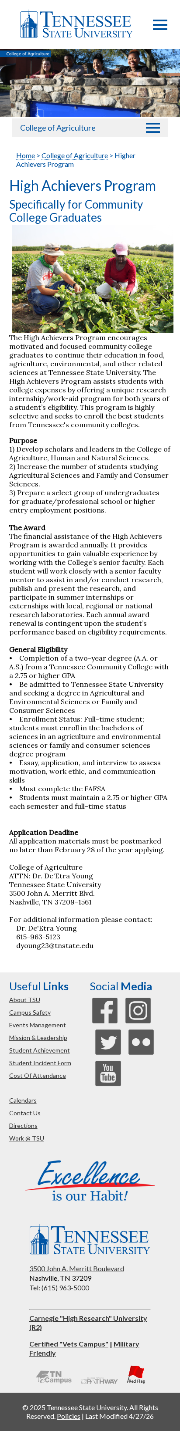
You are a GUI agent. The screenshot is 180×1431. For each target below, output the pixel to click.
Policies (68, 1416)
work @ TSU (26, 1138)
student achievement (39, 1050)
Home (25, 155)
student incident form (40, 1062)
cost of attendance (37, 1075)
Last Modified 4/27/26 (119, 1416)
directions (23, 1125)
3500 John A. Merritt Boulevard (76, 1268)
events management (37, 1025)
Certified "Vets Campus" (68, 1344)
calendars (23, 1100)
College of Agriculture (58, 127)
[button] (160, 27)
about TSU (24, 999)
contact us (25, 1113)
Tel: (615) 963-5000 (59, 1287)
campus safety (30, 1012)
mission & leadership (38, 1037)
